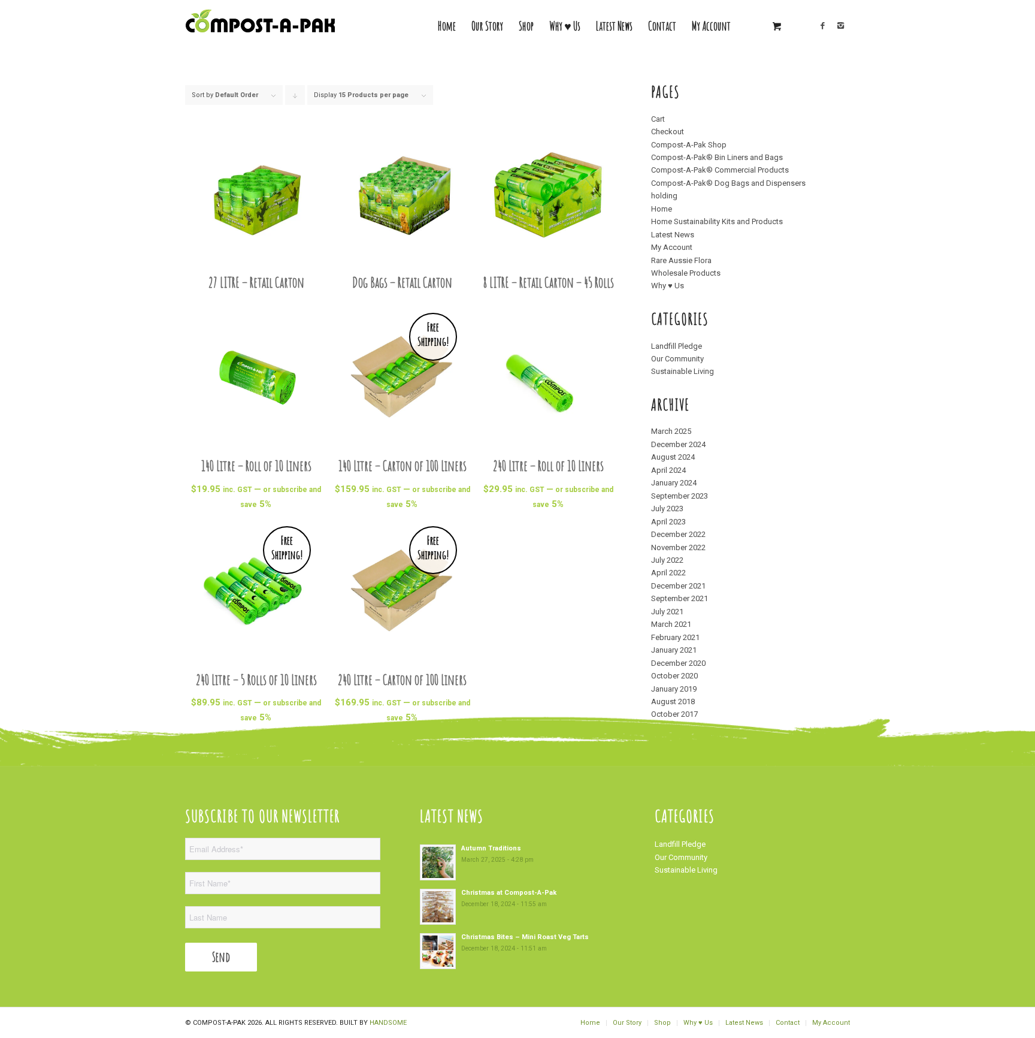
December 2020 (678, 663)
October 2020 (674, 675)
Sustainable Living (682, 371)
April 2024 (668, 470)
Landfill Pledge (676, 346)
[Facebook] (823, 26)
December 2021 (678, 585)
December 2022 (678, 534)
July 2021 (667, 611)
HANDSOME (388, 1023)
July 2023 (667, 508)
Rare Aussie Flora (681, 260)
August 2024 (673, 456)
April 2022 (668, 572)
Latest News (672, 234)
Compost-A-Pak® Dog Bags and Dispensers (728, 183)
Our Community (677, 358)
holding (664, 195)
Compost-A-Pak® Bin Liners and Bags (717, 157)
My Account (671, 247)
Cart (658, 118)
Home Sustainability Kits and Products (717, 221)
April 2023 (668, 521)
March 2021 (671, 624)
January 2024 (674, 482)
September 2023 (679, 495)
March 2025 (671, 431)
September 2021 (679, 598)
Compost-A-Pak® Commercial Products (720, 169)
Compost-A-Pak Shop (689, 144)
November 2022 (678, 547)
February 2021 (675, 637)
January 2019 (674, 688)
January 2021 (674, 649)
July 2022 (667, 560)
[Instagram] (841, 26)
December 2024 (678, 444)
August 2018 (673, 701)
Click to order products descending (295, 98)
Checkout (667, 131)
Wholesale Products (686, 272)
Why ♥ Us (667, 285)
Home (661, 208)
